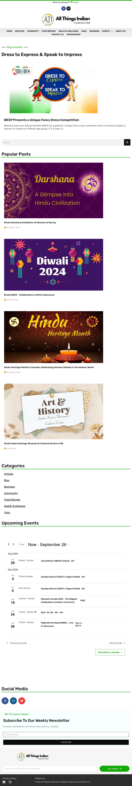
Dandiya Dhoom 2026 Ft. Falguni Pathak (60, 576)
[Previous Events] (8, 544)
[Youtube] (21, 700)
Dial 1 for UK (47, 612)
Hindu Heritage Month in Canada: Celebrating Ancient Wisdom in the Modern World (49, 367)
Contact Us (58, 34)
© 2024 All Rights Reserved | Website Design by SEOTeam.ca (62, 782)
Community (33, 31)
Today (21, 544)
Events (106, 31)
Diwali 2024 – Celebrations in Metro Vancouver (29, 295)
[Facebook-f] (63, 8)
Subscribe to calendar (108, 652)
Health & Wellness (68, 31)
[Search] (127, 142)
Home (9, 31)
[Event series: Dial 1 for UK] (35, 612)
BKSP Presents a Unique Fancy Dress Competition (41, 120)
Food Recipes (49, 31)
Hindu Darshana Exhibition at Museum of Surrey (30, 222)
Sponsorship (74, 34)
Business (94, 31)
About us (121, 31)
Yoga (84, 31)
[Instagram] (68, 8)
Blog (6, 480)
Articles (19, 31)
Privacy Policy (9, 778)
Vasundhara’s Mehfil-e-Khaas (55, 560)
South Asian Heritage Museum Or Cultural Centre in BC (33, 443)
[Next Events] (13, 544)
